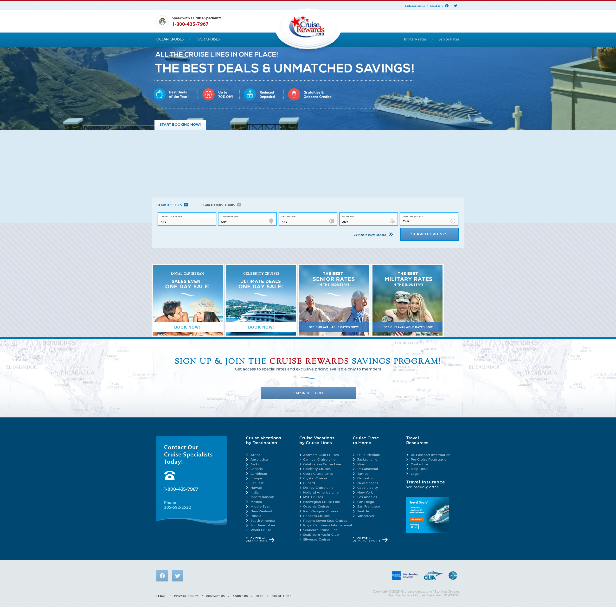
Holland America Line (321, 492)
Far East (257, 483)
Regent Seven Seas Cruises (325, 520)
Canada (256, 469)
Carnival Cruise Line (319, 459)
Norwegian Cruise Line (321, 502)
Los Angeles (367, 497)
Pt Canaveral (367, 469)
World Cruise (260, 530)
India (254, 492)
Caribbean (258, 473)
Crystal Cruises (315, 478)
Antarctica (259, 459)
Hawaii (256, 487)
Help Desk (419, 469)
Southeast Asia (262, 525)
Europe (256, 478)
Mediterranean (262, 497)
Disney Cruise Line (318, 487)
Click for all (256, 539)
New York (365, 492)
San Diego (365, 502)
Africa (255, 455)
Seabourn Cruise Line (320, 530)
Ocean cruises (170, 39)
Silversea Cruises (316, 539)
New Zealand (261, 511)
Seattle (363, 511)
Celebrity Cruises (317, 469)
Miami (362, 464)
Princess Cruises (316, 516)
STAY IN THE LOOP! (308, 393)
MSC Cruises (313, 497)
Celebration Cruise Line (322, 464)
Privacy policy (186, 596)
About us (435, 6)
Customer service (415, 6)
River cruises (207, 39)
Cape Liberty (367, 487)
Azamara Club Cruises (321, 455)
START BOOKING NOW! (180, 124)
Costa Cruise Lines (318, 473)
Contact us (420, 464)
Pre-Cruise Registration (430, 459)
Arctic (255, 464)
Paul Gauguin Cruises (320, 511)
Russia (255, 516)
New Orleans (367, 483)
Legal (415, 473)
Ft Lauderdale (368, 455)
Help (259, 596)
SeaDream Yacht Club (321, 534)
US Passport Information (430, 455)
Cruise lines (281, 596)
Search (169, 205)
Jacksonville (367, 459)
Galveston (365, 478)
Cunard (309, 483)
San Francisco (368, 506)
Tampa (363, 473)
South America (262, 520)
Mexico (256, 502)
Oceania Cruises (316, 506)
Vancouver (365, 516)
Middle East (260, 506)
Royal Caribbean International (327, 525)
